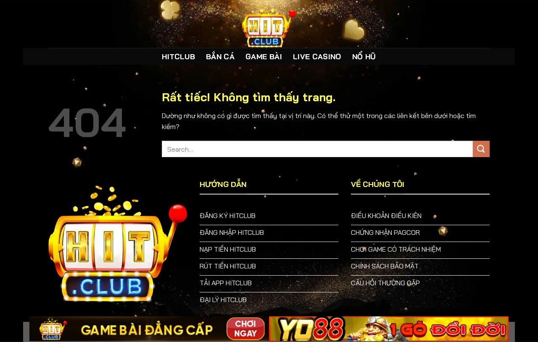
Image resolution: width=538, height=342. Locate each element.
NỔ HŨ (364, 56)
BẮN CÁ (220, 56)
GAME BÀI (263, 56)
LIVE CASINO (317, 56)
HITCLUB (178, 56)
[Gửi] (481, 149)
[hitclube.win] (269, 24)
